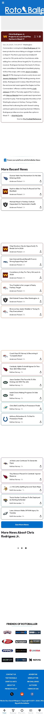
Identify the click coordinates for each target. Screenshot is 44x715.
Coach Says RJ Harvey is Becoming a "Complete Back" (24, 354)
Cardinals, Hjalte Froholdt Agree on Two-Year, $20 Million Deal (25, 367)
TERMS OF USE (33, 689)
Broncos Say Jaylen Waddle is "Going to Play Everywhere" (24, 310)
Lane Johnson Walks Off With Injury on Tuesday (24, 511)
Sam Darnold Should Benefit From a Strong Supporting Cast (23, 260)
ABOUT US (11, 685)
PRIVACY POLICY (11, 689)
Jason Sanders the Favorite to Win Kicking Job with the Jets (23, 380)
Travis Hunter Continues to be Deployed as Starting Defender (25, 498)
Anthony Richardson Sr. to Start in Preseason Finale (22, 417)
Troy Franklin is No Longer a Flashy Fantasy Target (23, 286)
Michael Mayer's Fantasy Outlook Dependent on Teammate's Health (23, 203)
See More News (22, 524)
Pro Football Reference (32, 119)
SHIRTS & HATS (11, 681)
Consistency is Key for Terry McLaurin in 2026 (25, 273)
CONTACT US (11, 674)
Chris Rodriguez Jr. (30, 48)
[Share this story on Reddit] (40, 36)
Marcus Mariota (12, 95)
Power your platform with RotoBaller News (23, 160)
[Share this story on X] (37, 36)
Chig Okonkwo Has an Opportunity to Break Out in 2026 (24, 247)
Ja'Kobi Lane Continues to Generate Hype (23, 462)
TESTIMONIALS (11, 678)
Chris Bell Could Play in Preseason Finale (25, 405)
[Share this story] (35, 36)
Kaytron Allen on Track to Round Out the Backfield (25, 190)
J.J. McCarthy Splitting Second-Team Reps (25, 487)
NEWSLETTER (33, 678)
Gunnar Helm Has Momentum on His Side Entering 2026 (25, 176)
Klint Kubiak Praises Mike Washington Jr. (24, 298)
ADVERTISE (33, 674)
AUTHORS (33, 685)
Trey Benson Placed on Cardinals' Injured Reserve (25, 475)
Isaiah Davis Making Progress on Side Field (24, 393)
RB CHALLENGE (33, 681)
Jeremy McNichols (10, 78)
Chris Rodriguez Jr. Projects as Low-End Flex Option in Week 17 (20, 36)
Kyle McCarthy (17, 115)
